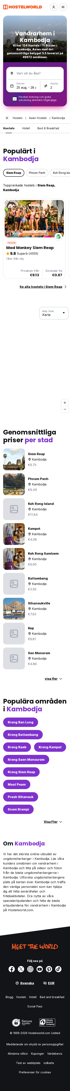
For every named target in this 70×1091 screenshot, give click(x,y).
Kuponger (37, 1053)
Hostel (12, 242)
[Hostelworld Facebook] (12, 969)
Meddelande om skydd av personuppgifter (35, 1044)
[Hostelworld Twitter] (21, 969)
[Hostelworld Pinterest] (49, 969)
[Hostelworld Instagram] (30, 969)
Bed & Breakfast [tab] (48, 128)
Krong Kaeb (17, 747)
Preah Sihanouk (20, 797)
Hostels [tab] (9, 128)
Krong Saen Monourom (26, 759)
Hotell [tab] (26, 128)
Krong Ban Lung (20, 722)
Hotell (33, 997)
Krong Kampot (50, 747)
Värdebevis (54, 1053)
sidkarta (49, 1063)
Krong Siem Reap (21, 772)
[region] (35, 359)
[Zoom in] (65, 403)
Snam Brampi (18, 809)
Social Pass (34, 1006)
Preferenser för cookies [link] (35, 1072)
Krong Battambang (23, 735)
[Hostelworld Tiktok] (58, 969)
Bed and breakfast (52, 997)
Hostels (21, 997)
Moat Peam (17, 784)
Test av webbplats (28, 1063)
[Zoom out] (65, 409)
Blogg (9, 997)
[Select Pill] (54, 7)
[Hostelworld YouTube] (40, 969)
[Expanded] (7, 118)
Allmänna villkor (18, 1053)
